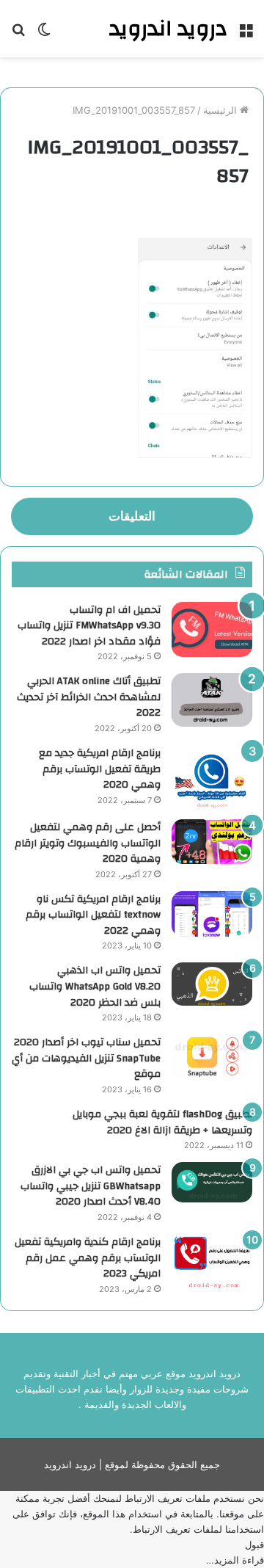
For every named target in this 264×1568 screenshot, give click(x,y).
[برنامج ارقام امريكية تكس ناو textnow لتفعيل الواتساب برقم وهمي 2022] (212, 914)
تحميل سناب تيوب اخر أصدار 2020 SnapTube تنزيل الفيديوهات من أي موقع (86, 1058)
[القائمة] (245, 34)
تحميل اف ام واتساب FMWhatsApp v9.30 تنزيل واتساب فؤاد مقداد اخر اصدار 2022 (89, 625)
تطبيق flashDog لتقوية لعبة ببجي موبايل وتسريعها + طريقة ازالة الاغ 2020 (162, 1122)
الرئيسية (221, 110)
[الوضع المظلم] (44, 34)
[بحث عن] (18, 34)
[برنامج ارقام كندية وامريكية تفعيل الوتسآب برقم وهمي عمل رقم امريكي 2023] (212, 1261)
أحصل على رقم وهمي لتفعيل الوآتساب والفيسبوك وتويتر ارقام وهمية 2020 (88, 843)
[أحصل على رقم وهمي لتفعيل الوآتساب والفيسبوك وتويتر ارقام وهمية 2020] (212, 842)
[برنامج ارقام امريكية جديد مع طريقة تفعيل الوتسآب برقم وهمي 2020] (212, 777)
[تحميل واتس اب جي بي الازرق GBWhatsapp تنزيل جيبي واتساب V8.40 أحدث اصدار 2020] (212, 1182)
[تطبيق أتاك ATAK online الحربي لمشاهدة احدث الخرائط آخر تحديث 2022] (212, 700)
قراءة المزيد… (235, 1560)
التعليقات (132, 516)
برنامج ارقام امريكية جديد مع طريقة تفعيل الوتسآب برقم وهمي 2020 (100, 769)
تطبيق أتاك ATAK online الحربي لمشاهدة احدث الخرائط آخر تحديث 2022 (89, 697)
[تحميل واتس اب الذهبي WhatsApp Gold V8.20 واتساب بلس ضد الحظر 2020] (212, 984)
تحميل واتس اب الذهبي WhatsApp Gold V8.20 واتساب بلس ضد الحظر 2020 (95, 986)
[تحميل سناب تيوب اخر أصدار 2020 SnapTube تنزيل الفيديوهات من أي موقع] (212, 1056)
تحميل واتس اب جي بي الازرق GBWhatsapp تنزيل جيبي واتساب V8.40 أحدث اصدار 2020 (91, 1186)
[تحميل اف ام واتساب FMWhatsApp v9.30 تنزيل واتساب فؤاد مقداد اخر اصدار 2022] (212, 629)
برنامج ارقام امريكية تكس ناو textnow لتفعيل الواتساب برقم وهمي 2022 (93, 915)
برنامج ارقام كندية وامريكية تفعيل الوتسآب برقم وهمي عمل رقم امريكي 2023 (88, 1258)
